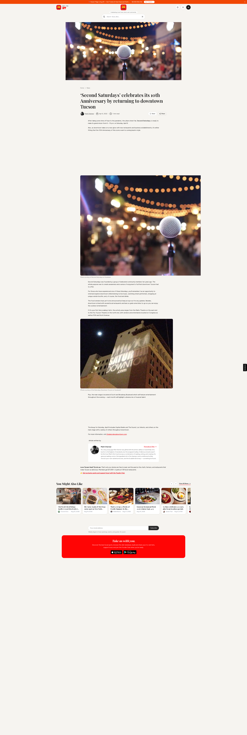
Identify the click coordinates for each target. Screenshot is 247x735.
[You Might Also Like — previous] (171, 484)
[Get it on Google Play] (129, 552)
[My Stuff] (177, 7)
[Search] (142, 16)
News (88, 88)
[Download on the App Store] (116, 552)
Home (82, 88)
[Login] (183, 7)
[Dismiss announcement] (245, 2)
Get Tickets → (149, 2)
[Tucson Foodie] (123, 7)
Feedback (245, 367)
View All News (184, 483)
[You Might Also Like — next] (176, 484)
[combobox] (122, 17)
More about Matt (149, 446)
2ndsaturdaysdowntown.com (117, 434)
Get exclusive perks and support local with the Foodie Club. (104, 473)
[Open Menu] (188, 7)
